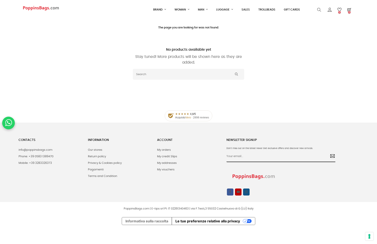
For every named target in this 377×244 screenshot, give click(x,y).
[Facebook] (230, 192)
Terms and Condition (102, 176)
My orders (164, 150)
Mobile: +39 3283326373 (35, 163)
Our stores (95, 150)
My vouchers (166, 169)
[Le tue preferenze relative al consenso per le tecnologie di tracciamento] (369, 236)
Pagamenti (96, 169)
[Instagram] (246, 192)
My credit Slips (167, 156)
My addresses (167, 163)
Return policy (97, 156)
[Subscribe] (330, 156)
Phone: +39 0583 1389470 (36, 156)
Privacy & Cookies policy (105, 163)
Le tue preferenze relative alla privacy (207, 221)
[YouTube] (238, 192)
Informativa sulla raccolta (146, 221)
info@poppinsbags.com (35, 150)
